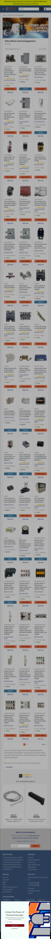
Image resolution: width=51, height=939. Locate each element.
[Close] (48, 903)
